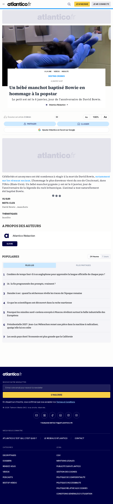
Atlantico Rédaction (57, 105)
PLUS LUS (29, 265)
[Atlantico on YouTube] (76, 415)
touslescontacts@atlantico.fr (56, 423)
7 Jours (105, 256)
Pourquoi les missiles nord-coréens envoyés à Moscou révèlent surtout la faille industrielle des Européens (56, 314)
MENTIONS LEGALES (65, 461)
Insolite (65, 71)
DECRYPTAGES (9, 455)
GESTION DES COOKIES (67, 472)
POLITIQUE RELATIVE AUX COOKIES (72, 488)
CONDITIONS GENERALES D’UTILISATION (74, 493)
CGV (58, 455)
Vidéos (57, 71)
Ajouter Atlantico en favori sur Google (58, 130)
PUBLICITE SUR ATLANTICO (69, 466)
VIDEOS (6, 472)
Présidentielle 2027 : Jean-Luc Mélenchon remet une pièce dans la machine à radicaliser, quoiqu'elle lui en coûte (52, 326)
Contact (79, 438)
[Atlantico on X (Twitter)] (44, 415)
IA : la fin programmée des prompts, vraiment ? (31, 283)
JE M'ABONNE (82, 4)
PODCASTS (8, 477)
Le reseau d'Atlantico (55, 438)
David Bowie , (9, 207)
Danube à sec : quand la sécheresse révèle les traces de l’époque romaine (44, 293)
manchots (22, 207)
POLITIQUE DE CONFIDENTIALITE (71, 477)
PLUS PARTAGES (83, 265)
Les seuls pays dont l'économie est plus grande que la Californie (40, 336)
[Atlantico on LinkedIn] (60, 415)
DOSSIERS (7, 461)
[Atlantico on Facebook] (52, 415)
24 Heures (94, 256)
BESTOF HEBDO (10, 483)
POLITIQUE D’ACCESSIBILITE (69, 483)
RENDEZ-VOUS (9, 466)
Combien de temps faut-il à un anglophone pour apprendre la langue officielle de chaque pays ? (56, 274)
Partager (31, 124)
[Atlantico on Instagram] (68, 415)
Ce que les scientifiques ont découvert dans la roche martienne (39, 302)
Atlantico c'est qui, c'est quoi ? (20, 438)
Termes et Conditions (65, 402)
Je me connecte (101, 4)
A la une (48, 71)
